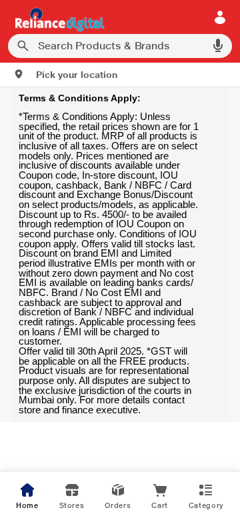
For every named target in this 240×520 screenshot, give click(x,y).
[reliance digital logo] (56, 19)
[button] (65, 75)
